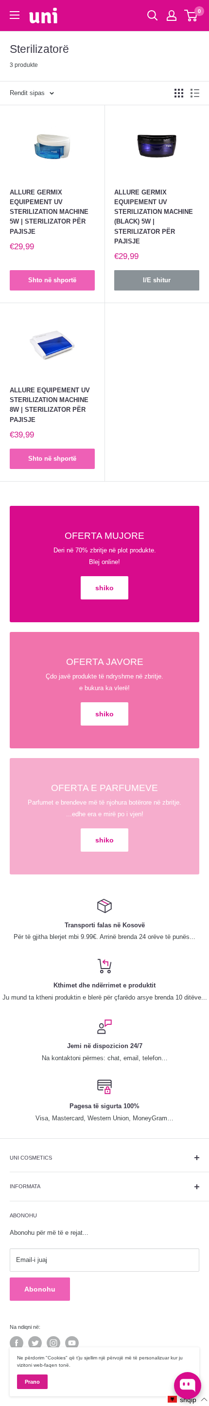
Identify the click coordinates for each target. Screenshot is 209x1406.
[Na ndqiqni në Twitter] (35, 1343)
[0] (191, 15)
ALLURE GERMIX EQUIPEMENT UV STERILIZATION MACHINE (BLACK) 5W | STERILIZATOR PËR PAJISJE (153, 217)
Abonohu (39, 1289)
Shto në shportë (52, 280)
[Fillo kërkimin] (152, 15)
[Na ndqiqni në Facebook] (16, 1343)
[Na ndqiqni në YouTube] (72, 1343)
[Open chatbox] (187, 1385)
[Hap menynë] (14, 15)
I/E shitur (157, 280)
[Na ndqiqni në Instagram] (53, 1343)
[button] (188, 1399)
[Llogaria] (171, 15)
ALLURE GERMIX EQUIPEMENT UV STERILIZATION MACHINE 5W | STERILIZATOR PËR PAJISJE (49, 212)
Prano (32, 1382)
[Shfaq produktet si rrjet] (178, 93)
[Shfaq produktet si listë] (195, 93)
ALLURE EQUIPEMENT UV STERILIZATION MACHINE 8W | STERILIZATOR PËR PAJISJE (50, 405)
